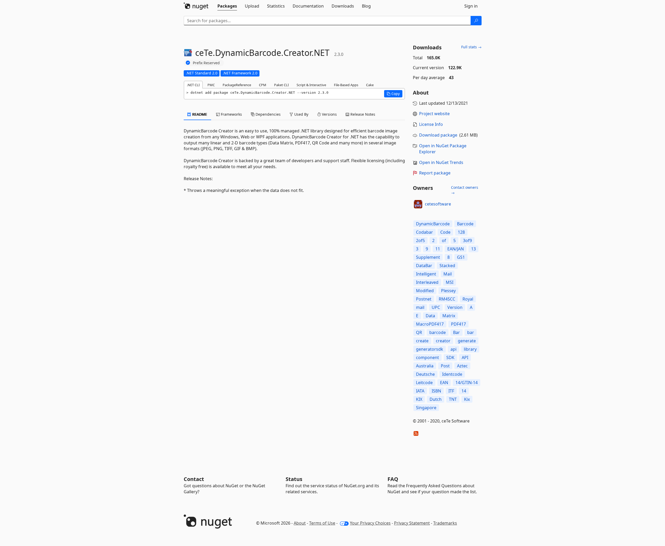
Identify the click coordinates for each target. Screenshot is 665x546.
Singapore (426, 407)
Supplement (428, 257)
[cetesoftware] (418, 204)
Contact (194, 479)
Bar (456, 332)
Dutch (436, 399)
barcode (437, 332)
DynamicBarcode (433, 224)
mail (420, 307)
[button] (393, 93)
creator (443, 341)
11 (437, 249)
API (465, 357)
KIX (419, 399)
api (453, 349)
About (300, 523)
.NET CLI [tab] (193, 85)
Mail (447, 274)
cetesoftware (438, 204)
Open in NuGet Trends (441, 162)
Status (294, 479)
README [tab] (199, 114)
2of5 (420, 240)
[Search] (476, 20)
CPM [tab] (262, 85)
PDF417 (458, 324)
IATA (420, 391)
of (444, 240)
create (422, 341)
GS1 (461, 257)
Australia (424, 366)
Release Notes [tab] (362, 114)
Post (445, 366)
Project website (434, 113)
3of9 (467, 240)
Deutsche (425, 374)
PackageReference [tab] (237, 85)
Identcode (452, 374)
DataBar (424, 265)
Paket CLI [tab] (281, 85)
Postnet (423, 299)
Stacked (447, 265)
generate (467, 341)
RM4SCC (447, 299)
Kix (467, 399)
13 (473, 249)
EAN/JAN (455, 249)
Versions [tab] (329, 114)
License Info (431, 124)
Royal (467, 299)
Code (445, 232)
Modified (425, 290)
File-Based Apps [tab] (346, 85)
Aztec (462, 366)
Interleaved (427, 282)
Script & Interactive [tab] (311, 85)
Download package (438, 135)
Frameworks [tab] (231, 114)
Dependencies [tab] (268, 114)
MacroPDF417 (430, 324)
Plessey (448, 290)
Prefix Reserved (206, 62)
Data (430, 316)
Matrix (448, 316)
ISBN (436, 391)
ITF (451, 391)
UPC (436, 307)
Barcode (465, 224)
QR (419, 332)
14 (463, 391)
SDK (450, 357)
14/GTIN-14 (466, 382)
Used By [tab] (300, 114)
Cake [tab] (370, 85)
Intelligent (426, 274)
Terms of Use (322, 523)
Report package (434, 173)
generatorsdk (429, 349)
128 (461, 232)
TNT (453, 399)
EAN (444, 382)
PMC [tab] (211, 85)
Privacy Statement (412, 523)
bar (470, 332)
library (470, 349)
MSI (449, 282)
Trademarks (445, 523)
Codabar (424, 232)
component (427, 357)
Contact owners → (464, 190)
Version (454, 307)
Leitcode (424, 382)
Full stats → (471, 46)
